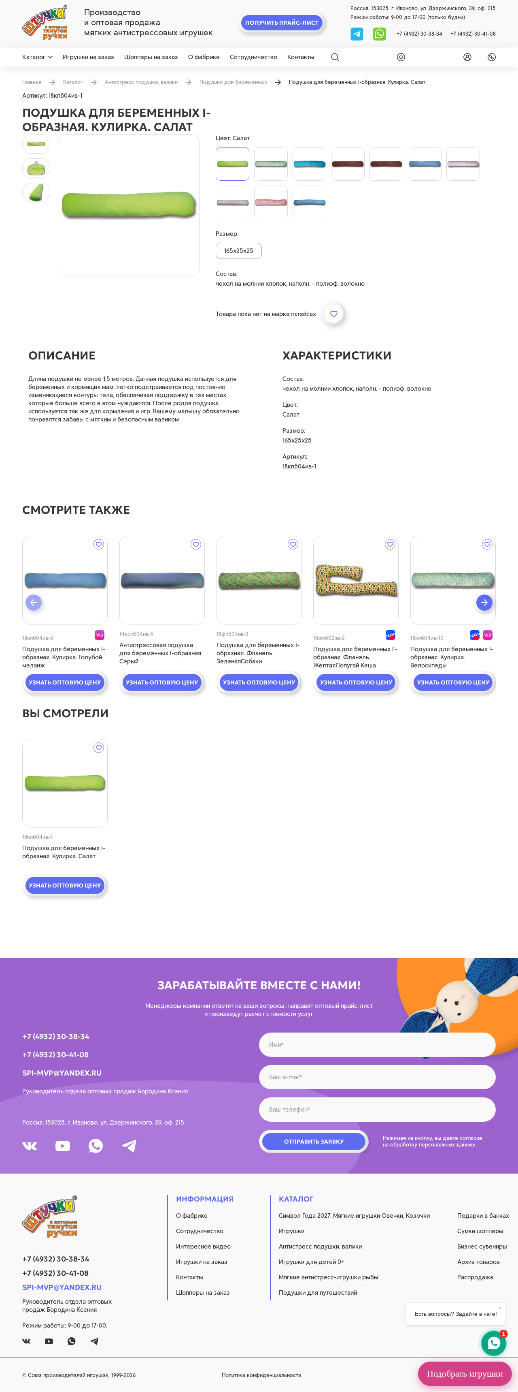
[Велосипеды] (271, 164)
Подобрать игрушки (465, 1373)
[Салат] (232, 164)
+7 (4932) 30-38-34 (419, 34)
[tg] (357, 33)
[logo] (44, 22)
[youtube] (62, 1146)
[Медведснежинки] (463, 164)
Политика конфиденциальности (261, 1375)
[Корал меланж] (386, 164)
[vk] (29, 1146)
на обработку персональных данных (429, 1145)
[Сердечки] (232, 202)
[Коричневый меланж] (348, 164)
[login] (465, 57)
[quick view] (65, 580)
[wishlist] (399, 57)
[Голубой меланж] (425, 164)
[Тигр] (309, 202)
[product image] (129, 205)
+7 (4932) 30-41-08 (473, 34)
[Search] (335, 57)
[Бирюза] (309, 164)
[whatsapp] (379, 33)
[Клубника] (271, 202)
